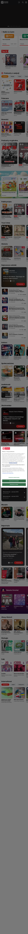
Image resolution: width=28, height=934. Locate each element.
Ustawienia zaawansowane (14, 477)
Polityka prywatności (13, 462)
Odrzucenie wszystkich (14, 480)
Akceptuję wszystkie (14, 484)
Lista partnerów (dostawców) (7, 473)
